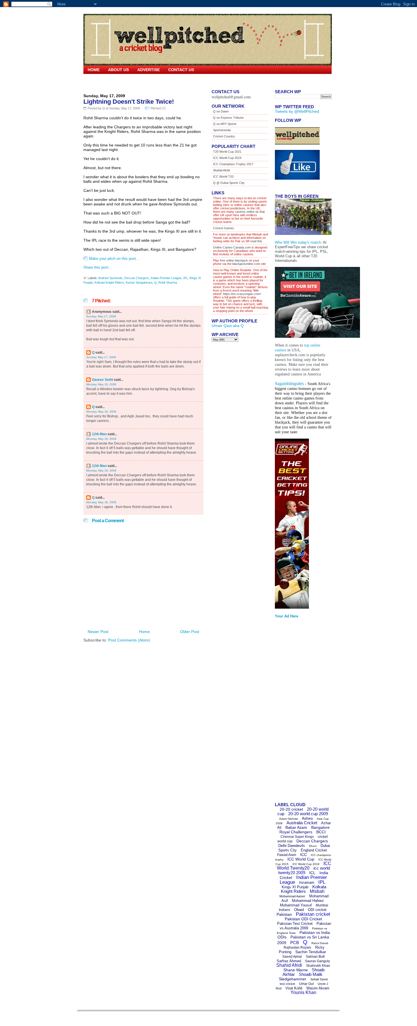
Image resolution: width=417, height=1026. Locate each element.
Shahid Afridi (221, 170)
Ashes (307, 818)
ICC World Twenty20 (304, 865)
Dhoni (313, 845)
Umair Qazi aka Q (228, 325)
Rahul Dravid (319, 943)
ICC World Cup (300, 859)
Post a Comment (108, 520)
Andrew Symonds (110, 278)
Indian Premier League (166, 278)
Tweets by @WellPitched (297, 111)
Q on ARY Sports (225, 124)
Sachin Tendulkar (310, 951)
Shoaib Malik (311, 974)
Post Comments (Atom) (129, 640)
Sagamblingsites (289, 383)
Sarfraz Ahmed (289, 961)
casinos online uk (247, 211)
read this (255, 241)
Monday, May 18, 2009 (101, 384)
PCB (294, 942)
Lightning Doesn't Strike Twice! (128, 101)
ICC (303, 854)
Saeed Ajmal (292, 957)
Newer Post (98, 631)
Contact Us (181, 69)
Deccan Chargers (136, 278)
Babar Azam (296, 827)
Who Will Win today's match (298, 242)
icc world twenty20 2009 (304, 870)
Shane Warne (295, 970)
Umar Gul (306, 984)
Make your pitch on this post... (114, 258)
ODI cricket (317, 910)
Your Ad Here (286, 616)
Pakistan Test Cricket (295, 923)
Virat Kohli (293, 988)
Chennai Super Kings (297, 837)
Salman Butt (315, 957)
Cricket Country (224, 136)
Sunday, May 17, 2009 (101, 316)
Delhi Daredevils (291, 846)
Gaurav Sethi (103, 380)
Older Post (189, 631)
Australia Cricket (302, 822)
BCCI (321, 832)
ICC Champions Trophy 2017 (233, 164)
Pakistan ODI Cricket (303, 919)
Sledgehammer (292, 979)
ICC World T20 (223, 176)
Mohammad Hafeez (308, 900)
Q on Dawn (221, 111)
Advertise (148, 69)
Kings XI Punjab (295, 887)
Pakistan (284, 914)
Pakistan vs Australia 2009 (305, 925)
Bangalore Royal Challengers (304, 829)
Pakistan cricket (313, 914)
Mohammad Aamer (292, 896)
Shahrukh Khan (318, 966)
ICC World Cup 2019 (227, 158)
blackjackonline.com (246, 263)
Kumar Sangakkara (139, 282)
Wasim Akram (317, 988)
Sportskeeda (222, 130)
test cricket (287, 983)
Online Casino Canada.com (232, 247)
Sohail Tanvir (319, 979)
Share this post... (97, 267)
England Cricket (314, 850)
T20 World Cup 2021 (227, 151)
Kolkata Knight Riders (109, 282)
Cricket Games (223, 228)
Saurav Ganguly (317, 961)
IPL (185, 278)
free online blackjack (234, 260)
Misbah (317, 891)
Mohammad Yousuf (296, 905)
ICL (312, 872)
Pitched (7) (158, 108)
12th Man (99, 434)
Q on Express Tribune (228, 117)
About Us (118, 69)
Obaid (299, 910)
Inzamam (306, 882)
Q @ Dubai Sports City (229, 182)
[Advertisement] (297, 712)
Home (94, 69)
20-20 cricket (291, 809)
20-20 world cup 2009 (308, 813)
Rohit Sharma (167, 282)
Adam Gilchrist (288, 818)
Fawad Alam (286, 855)
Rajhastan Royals (297, 947)
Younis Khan (303, 992)
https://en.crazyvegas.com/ (242, 294)
